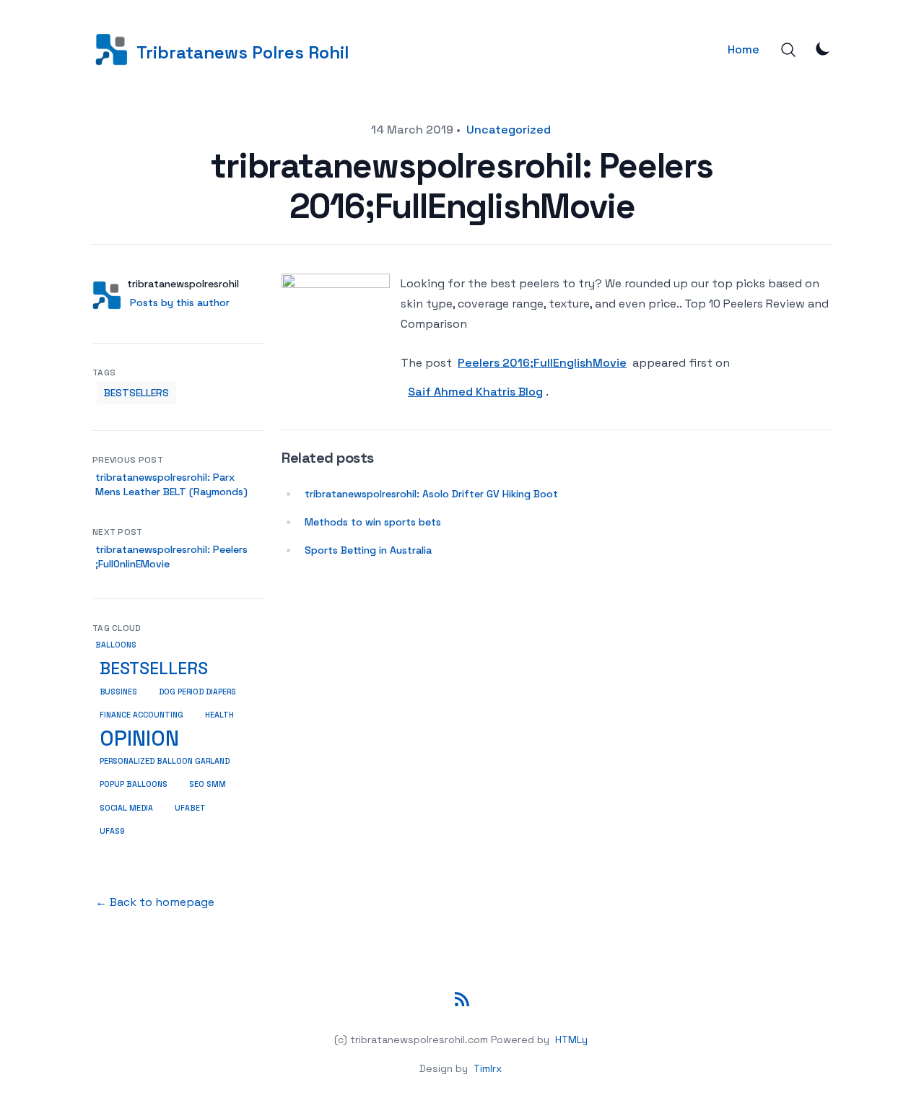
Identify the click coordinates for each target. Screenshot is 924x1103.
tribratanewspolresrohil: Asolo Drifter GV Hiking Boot (431, 493)
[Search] (788, 49)
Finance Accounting (141, 715)
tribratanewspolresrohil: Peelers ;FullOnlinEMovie (171, 556)
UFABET (190, 808)
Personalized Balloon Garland (165, 761)
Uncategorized (508, 129)
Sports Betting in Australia (368, 550)
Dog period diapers (197, 692)
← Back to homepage (154, 902)
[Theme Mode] (823, 48)
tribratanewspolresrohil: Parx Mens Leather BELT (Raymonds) (171, 484)
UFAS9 (112, 831)
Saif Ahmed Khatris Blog (475, 391)
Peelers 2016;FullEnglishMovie (542, 362)
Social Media (126, 808)
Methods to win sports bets (373, 521)
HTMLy (571, 1039)
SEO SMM (207, 784)
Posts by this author (180, 302)
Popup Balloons (133, 784)
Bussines (118, 691)
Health (219, 715)
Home (743, 49)
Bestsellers (136, 392)
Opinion (139, 738)
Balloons (115, 645)
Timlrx (488, 1068)
